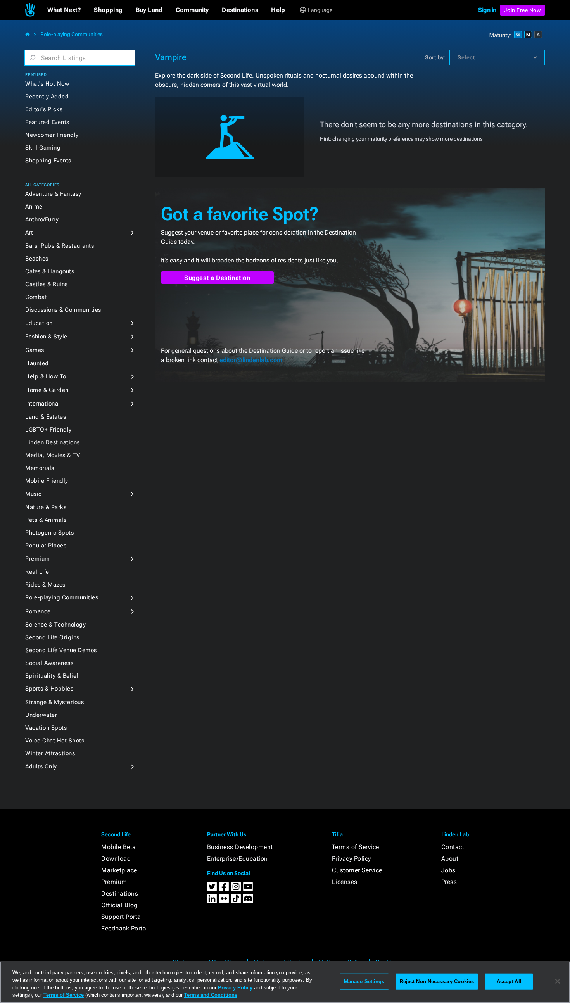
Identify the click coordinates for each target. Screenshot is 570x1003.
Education (39, 322)
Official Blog (119, 905)
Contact (453, 847)
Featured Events (47, 122)
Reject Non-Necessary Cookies (437, 981)
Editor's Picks (43, 109)
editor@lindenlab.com (250, 360)
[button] (64, 10)
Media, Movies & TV (52, 455)
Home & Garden (47, 390)
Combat (36, 296)
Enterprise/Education (237, 858)
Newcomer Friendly (52, 134)
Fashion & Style (46, 336)
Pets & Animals (45, 519)
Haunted (37, 363)
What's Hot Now (47, 83)
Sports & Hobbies (49, 688)
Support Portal (122, 916)
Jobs (448, 870)
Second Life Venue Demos (61, 650)
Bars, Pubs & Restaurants (59, 245)
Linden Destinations (52, 442)
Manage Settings (364, 981)
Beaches (36, 258)
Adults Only (41, 766)
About (450, 858)
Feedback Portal (124, 928)
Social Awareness (49, 662)
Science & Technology (55, 624)
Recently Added (47, 96)
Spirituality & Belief (51, 675)
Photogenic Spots (49, 532)
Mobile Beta (118, 847)
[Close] (557, 981)
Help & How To (45, 376)
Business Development (240, 847)
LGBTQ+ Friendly (48, 429)
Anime (34, 206)
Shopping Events (48, 160)
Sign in (487, 10)
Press (449, 882)
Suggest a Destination (217, 277)
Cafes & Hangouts (49, 271)
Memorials (39, 467)
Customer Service (357, 870)
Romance (38, 611)
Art (29, 232)
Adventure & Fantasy (53, 193)
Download (116, 858)
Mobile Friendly (46, 480)
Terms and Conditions (210, 995)
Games (34, 350)
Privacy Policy (351, 858)
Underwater (41, 714)
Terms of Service (355, 847)
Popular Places (45, 545)
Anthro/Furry (42, 219)
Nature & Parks (45, 507)
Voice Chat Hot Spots (54, 740)
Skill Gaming (42, 147)
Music (33, 493)
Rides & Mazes (45, 584)
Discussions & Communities (63, 309)
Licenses (345, 882)
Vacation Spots (46, 727)
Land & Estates (45, 416)
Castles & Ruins (46, 284)
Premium (37, 558)
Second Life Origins (52, 637)
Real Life (37, 571)
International (42, 403)
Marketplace (119, 870)
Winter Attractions (50, 753)
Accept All (509, 981)
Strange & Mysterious (54, 702)
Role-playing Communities (71, 34)
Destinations (119, 893)
